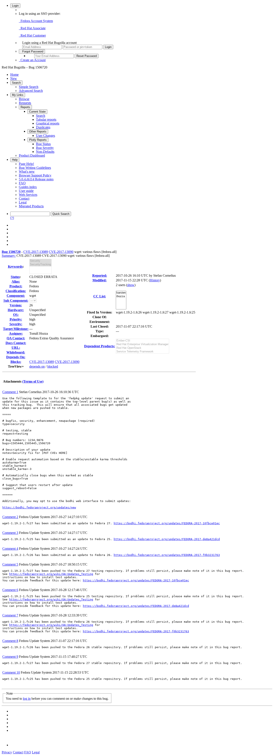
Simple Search (28, 87)
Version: (16, 305)
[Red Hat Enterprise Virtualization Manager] (142, 344)
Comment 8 (10, 641)
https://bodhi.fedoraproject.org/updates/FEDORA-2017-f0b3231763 (167, 555)
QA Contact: (16, 338)
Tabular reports (46, 119)
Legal (23, 202)
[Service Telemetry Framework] (142, 351)
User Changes (45, 135)
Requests (25, 103)
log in (27, 698)
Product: (15, 286)
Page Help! (26, 164)
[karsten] (121, 293)
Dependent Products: (99, 346)
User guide (26, 191)
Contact (24, 198)
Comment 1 (10, 392)
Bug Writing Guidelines (35, 167)
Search (16, 82)
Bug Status (43, 144)
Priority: (16, 319)
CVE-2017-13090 (61, 252)
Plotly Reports (38, 139)
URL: (16, 347)
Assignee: (16, 333)
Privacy (7, 752)
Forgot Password (32, 51)
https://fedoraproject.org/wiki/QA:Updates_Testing (51, 574)
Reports (25, 107)
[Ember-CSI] (142, 341)
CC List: (99, 296)
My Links (17, 95)
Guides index (28, 187)
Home (14, 74)
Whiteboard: (15, 352)
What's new (27, 171)
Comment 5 (10, 564)
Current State (37, 111)
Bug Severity (45, 148)
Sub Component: (15, 300)
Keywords (15, 266)
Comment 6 (10, 590)
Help (15, 159)
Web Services (28, 194)
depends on (37, 366)
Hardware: (16, 310)
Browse (24, 99)
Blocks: (15, 362)
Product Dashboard (32, 155)
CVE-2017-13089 (35, 252)
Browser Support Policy (35, 175)
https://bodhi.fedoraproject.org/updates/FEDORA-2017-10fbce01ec (167, 523)
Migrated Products (31, 206)
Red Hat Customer (32, 35)
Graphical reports (47, 123)
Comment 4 (10, 548)
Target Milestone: (15, 329)
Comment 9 (10, 656)
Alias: (16, 281)
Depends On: (15, 357)
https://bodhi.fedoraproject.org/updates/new (39, 507)
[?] (12, 218)
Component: (16, 295)
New (13, 78)
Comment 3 (10, 533)
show (130, 285)
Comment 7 (10, 615)
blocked (52, 366)
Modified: (99, 280)
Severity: (15, 324)
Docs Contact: (16, 343)
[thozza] (121, 296)
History (155, 280)
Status (15, 277)
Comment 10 (11, 672)
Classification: (16, 291)
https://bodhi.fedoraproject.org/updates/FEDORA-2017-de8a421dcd (167, 539)
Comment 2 (10, 517)
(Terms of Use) (32, 381)
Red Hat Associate (32, 28)
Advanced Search (31, 90)
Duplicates (43, 127)
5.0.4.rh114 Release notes (36, 179)
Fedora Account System (36, 21)
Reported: (99, 275)
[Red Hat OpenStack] (142, 348)
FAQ (22, 183)
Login (15, 5)
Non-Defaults (45, 151)
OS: (16, 314)
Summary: (9, 255)
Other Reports (37, 131)
